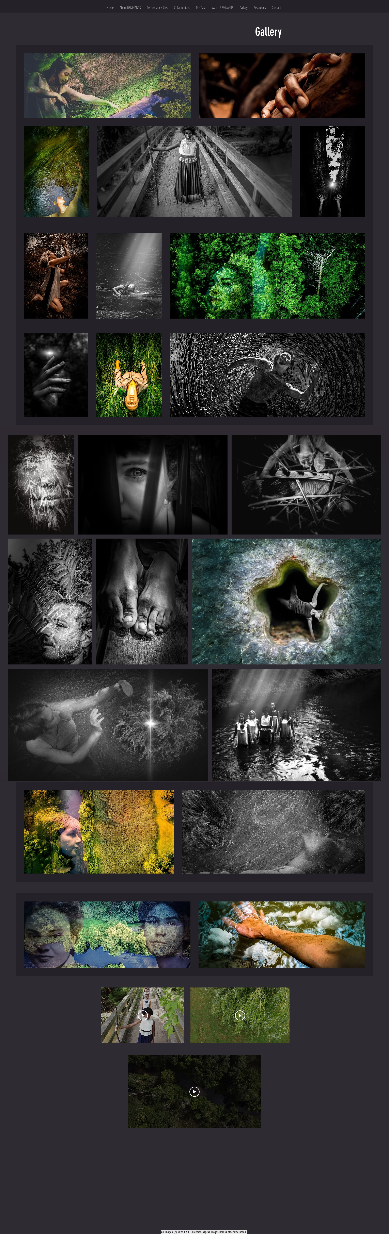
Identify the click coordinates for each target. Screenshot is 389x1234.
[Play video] (143, 1015)
